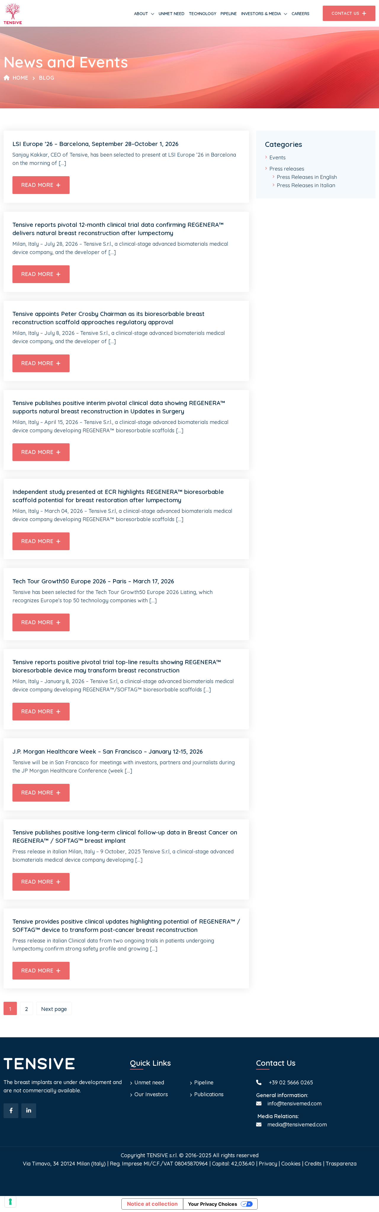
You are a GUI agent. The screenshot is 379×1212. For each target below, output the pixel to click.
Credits (313, 1163)
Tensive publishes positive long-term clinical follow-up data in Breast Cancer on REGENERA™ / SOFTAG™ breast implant (124, 836)
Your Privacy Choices (212, 1204)
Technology (202, 13)
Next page (54, 1009)
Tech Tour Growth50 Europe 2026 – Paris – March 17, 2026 (93, 581)
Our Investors (151, 1094)
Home (20, 77)
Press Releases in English (307, 177)
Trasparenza (341, 1163)
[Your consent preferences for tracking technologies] (10, 1201)
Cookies (291, 1163)
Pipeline (229, 13)
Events (277, 157)
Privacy (268, 1163)
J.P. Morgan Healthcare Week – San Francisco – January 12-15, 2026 (107, 751)
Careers (300, 13)
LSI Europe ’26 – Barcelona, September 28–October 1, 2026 (95, 143)
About (141, 13)
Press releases (286, 168)
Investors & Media (261, 13)
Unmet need (171, 13)
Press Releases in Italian (306, 185)
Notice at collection (152, 1204)
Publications (209, 1094)
